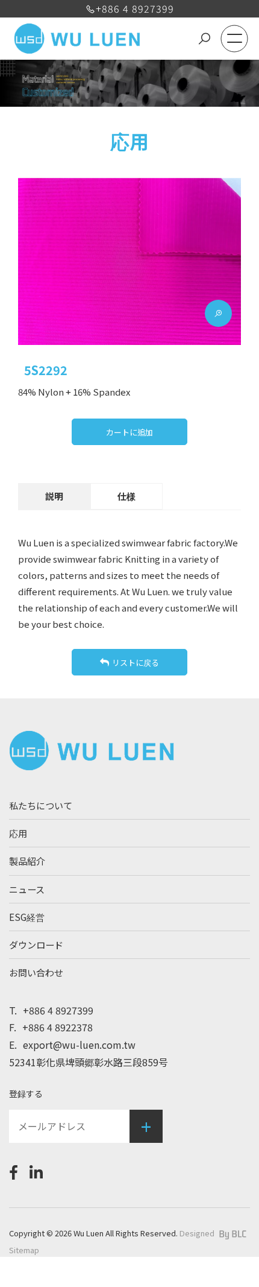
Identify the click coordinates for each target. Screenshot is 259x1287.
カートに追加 (129, 432)
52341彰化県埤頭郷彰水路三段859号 (88, 1062)
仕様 (126, 496)
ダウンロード (36, 944)
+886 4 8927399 (135, 8)
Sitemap (24, 1250)
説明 (54, 496)
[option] (129, 262)
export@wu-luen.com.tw (72, 1044)
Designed (196, 1233)
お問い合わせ (36, 972)
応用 (18, 833)
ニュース (27, 889)
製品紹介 (27, 860)
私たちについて (40, 805)
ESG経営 (27, 916)
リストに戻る (135, 662)
